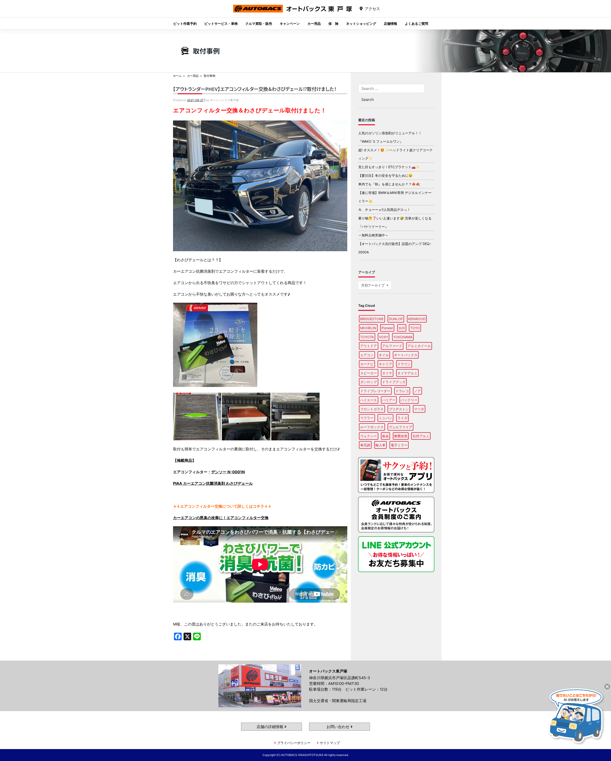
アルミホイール (419, 346)
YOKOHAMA (402, 337)
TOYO (415, 328)
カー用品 (314, 23)
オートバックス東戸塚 (292, 12)
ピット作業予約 (185, 23)
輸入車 (380, 445)
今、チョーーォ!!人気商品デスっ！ (384, 210)
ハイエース (368, 400)
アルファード (392, 346)
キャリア (385, 364)
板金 (385, 436)
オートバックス (405, 355)
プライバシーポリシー (294, 743)
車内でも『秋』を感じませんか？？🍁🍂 (389, 184)
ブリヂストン (399, 409)
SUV (401, 328)
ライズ (402, 418)
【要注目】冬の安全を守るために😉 (385, 175)
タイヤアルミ (407, 373)
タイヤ (387, 373)
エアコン (367, 355)
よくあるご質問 (416, 23)
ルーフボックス (372, 427)
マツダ (419, 409)
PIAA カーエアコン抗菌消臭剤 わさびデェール (213, 483)
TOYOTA (367, 337)
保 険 (333, 23)
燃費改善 (400, 436)
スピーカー (368, 373)
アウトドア (368, 346)
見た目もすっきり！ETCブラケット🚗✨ (389, 167)
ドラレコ (402, 391)
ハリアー (388, 400)
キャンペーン (290, 23)
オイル (384, 355)
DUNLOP (396, 319)
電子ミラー (399, 445)
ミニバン (385, 418)
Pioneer (387, 328)
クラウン (404, 364)
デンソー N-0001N (228, 471)
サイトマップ (330, 743)
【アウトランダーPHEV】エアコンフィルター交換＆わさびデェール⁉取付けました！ (255, 88)
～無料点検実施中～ (373, 235)
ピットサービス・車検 (221, 23)
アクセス (372, 8)
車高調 (365, 445)
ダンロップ (368, 382)
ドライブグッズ (394, 382)
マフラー (367, 418)
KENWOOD (417, 319)
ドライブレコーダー (375, 391)
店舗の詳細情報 (270, 726)
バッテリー (409, 400)
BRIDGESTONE (372, 319)
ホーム (177, 76)
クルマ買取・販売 (258, 23)
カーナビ (367, 364)
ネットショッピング (361, 23)
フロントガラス (372, 409)
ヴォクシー (368, 436)
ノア (417, 391)
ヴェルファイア (400, 427)
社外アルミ (421, 436)
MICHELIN (368, 328)
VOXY (383, 337)
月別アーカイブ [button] (373, 285)
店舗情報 (390, 23)
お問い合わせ (339, 726)
